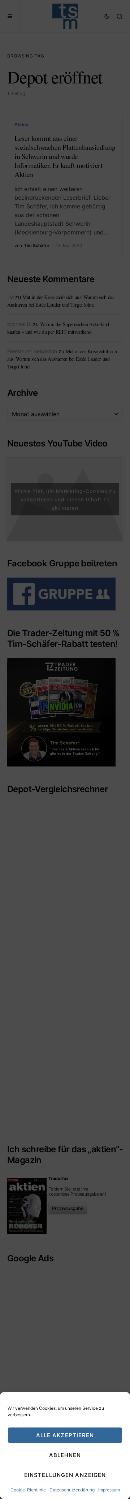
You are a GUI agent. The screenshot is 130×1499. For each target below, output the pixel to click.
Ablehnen (65, 1455)
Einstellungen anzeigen (65, 1475)
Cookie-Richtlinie (28, 1489)
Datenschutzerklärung (72, 1489)
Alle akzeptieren (65, 1435)
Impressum (109, 1489)
